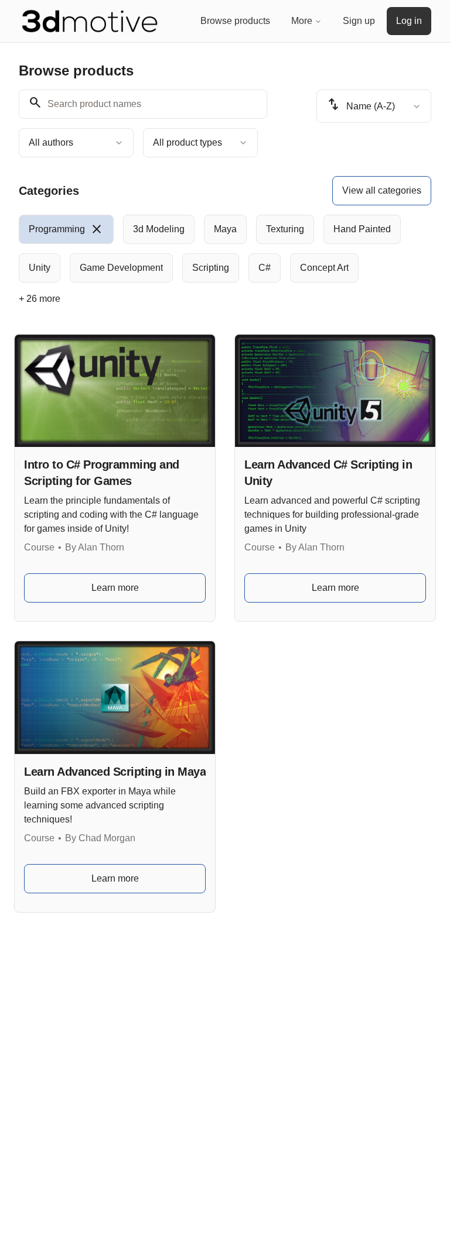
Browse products (235, 21)
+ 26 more (39, 299)
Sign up (359, 21)
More (301, 21)
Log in (409, 21)
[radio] (66, 229)
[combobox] (76, 142)
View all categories (381, 190)
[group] (225, 249)
